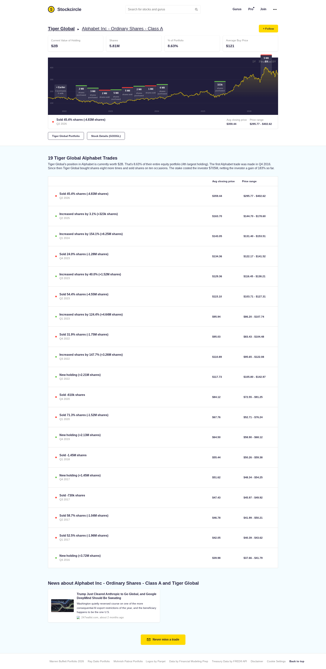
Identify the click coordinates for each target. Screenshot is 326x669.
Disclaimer (257, 661)
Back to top (296, 661)
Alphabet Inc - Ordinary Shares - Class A (122, 28)
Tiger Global (61, 28)
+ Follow (268, 28)
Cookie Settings (276, 661)
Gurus (237, 9)
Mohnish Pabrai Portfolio (128, 661)
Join (263, 9)
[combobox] (163, 9)
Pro (250, 9)
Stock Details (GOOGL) (106, 135)
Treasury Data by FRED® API (229, 661)
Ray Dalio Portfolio (99, 661)
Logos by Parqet (155, 661)
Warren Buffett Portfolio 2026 (66, 661)
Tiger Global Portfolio (66, 135)
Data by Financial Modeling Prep (188, 661)
